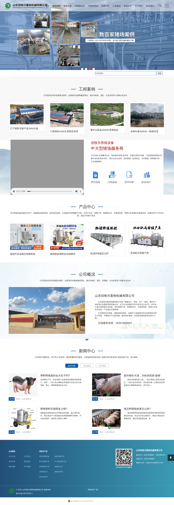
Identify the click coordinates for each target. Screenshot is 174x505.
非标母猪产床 (44, 467)
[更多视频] (95, 177)
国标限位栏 (59, 467)
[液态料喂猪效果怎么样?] (106, 418)
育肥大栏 (105, 6)
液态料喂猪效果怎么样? (137, 408)
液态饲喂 (56, 6)
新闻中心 (128, 6)
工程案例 (116, 6)
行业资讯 (87, 366)
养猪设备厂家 (93, 490)
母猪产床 (68, 6)
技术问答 (72, 366)
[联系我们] (146, 177)
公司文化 (27, 456)
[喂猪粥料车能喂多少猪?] (23, 418)
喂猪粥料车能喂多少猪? (53, 408)
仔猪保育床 (93, 6)
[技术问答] (129, 177)
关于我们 (139, 6)
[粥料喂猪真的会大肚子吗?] (23, 384)
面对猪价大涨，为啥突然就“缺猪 (142, 375)
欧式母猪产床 (44, 461)
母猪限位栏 (80, 6)
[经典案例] (112, 177)
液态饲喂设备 (44, 456)
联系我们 (150, 6)
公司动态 (102, 366)
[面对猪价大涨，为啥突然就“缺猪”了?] (106, 384)
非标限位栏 (43, 472)
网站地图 (12, 467)
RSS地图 (27, 467)
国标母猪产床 (59, 456)
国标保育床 (59, 472)
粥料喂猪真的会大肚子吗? (55, 375)
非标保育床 (43, 477)
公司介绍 (12, 456)
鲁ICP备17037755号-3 (24, 493)
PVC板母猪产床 (60, 461)
